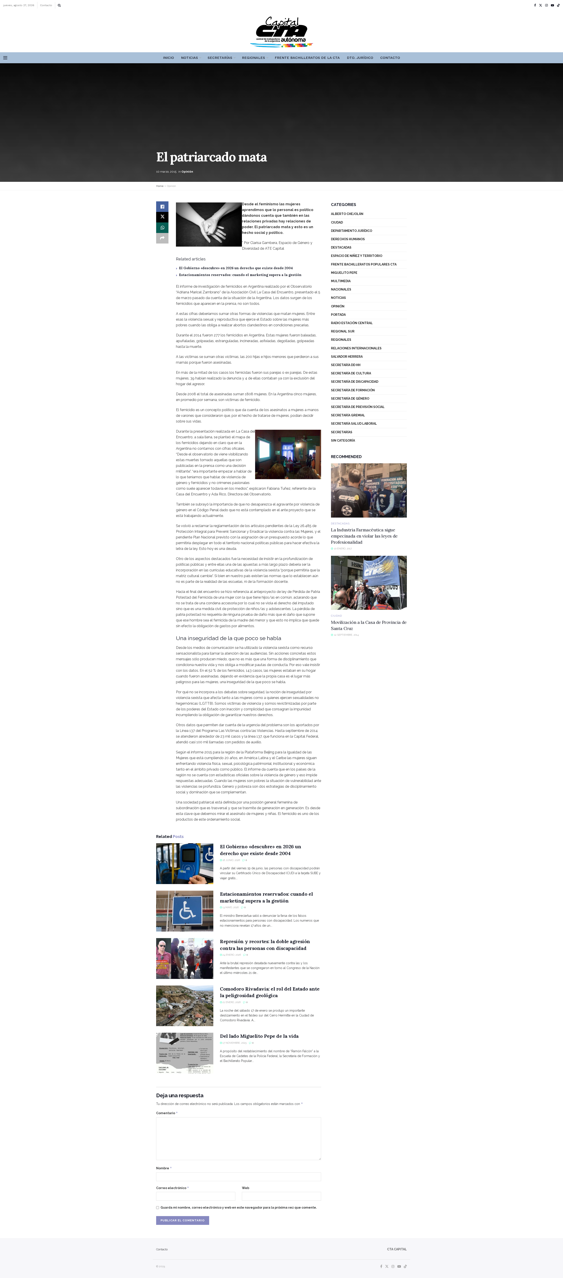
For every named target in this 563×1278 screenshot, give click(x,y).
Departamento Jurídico (351, 231)
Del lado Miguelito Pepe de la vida (259, 1036)
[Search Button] (59, 5)
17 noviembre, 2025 (234, 1043)
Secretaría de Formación (353, 390)
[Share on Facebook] (162, 206)
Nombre (164, 1168)
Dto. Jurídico (360, 58)
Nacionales (341, 289)
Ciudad (337, 222)
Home (159, 186)
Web (245, 1188)
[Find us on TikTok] (558, 5)
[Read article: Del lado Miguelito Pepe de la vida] (184, 1053)
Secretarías (220, 58)
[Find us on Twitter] (540, 5)
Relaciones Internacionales (356, 348)
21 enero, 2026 (231, 1002)
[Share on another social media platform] (162, 238)
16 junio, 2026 (231, 860)
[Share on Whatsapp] (162, 227)
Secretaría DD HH (345, 365)
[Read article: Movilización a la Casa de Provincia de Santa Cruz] (369, 583)
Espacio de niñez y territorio (356, 256)
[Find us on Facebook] (535, 5)
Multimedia (341, 281)
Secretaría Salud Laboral (354, 423)
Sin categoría (343, 440)
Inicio (168, 58)
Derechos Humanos (348, 239)
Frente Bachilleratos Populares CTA (364, 264)
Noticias (189, 58)
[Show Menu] (5, 57)
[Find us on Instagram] (546, 5)
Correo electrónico (172, 1188)
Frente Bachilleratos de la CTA (307, 58)
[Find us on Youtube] (552, 5)
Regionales (253, 58)
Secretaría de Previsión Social (358, 407)
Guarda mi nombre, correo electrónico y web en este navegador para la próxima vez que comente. (239, 1207)
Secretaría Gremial (348, 415)
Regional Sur (343, 331)
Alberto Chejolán (347, 214)
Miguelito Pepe (344, 272)
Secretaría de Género (350, 398)
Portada (338, 314)
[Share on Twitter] (162, 217)
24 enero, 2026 (231, 954)
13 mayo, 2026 (230, 907)
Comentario (167, 1113)
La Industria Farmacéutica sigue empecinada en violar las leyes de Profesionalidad (364, 536)
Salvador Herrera (347, 356)
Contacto (46, 5)
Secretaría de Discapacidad (354, 381)
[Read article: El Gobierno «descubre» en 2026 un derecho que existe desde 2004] (184, 863)
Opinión (187, 171)
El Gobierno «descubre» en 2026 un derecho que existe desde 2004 (236, 268)
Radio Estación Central (352, 323)
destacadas (341, 247)
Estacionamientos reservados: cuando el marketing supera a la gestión (240, 275)
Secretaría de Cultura (351, 373)
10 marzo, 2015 (166, 171)
